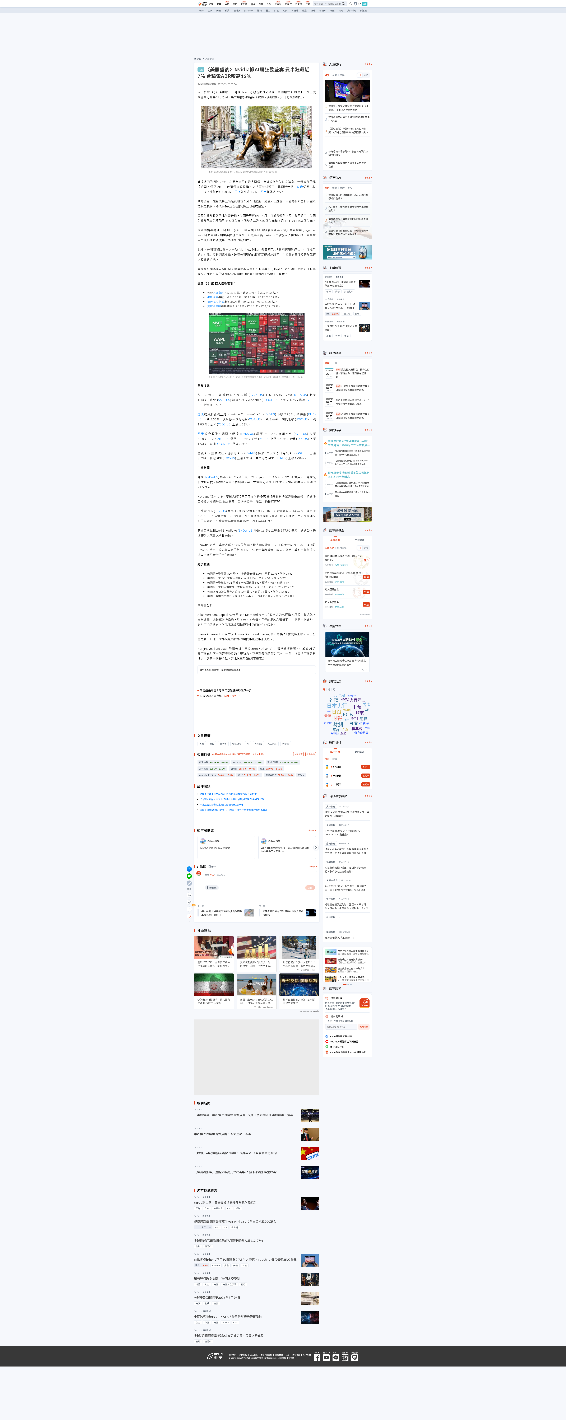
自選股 (363, 10)
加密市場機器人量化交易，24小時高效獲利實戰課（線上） (352, 401)
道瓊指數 (218, 292)
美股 (235, 4)
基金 (253, 4)
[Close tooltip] (214, 916)
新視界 (322, 10)
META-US (300, 395)
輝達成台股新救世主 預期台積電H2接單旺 (221, 804)
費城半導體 (214, 306)
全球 (269, 4)
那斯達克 (212, 297)
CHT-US (281, 458)
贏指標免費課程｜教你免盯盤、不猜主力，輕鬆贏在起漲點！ (353, 373)
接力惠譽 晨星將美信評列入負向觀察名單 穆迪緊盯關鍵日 (221, 912)
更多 (300, 775)
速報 (259, 10)
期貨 (285, 10)
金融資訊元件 (266, 1354)
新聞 (219, 4)
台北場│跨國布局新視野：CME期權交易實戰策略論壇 (353, 387)
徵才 (287, 1354)
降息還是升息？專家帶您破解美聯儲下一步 (226, 690)
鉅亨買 (288, 4)
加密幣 (278, 4)
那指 (238, 192)
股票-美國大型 (341, 564)
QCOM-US (224, 444)
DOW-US (302, 419)
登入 (359, 3)
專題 (332, 10)
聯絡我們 (279, 1354)
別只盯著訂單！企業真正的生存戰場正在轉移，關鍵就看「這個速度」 (214, 964)
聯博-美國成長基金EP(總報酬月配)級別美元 (343, 558)
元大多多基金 (332, 602)
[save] (189, 909)
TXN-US (302, 438)
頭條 (201, 10)
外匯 (261, 4)
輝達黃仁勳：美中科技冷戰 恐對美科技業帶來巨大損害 (228, 794)
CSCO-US (224, 424)
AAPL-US (224, 400)
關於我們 (232, 1354)
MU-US (264, 438)
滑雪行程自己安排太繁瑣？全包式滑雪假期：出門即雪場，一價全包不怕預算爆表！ (299, 964)
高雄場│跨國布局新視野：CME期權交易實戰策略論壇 (353, 415)
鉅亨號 (298, 4)
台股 (227, 4)
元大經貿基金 (332, 589)
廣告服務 (254, 1354)
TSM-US (250, 453)
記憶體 (337, 767)
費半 (263, 192)
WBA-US (255, 419)
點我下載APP (232, 696)
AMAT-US (300, 433)
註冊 (365, 3)
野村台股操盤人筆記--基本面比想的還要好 (299, 1001)
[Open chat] (189, 916)
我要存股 (310, 754)
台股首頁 (298, 754)
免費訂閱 (363, 1027)
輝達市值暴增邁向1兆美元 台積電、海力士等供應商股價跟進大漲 (234, 810)
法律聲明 (307, 1354)
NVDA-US (247, 433)
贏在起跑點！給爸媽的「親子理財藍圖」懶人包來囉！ (240, 754)
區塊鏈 (294, 10)
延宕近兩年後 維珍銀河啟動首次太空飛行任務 (283, 912)
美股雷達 (209, 58)
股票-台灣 (339, 581)
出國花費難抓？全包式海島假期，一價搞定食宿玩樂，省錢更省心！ (256, 1001)
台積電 (337, 775)
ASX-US (302, 453)
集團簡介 (243, 1354)
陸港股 (244, 4)
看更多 (311, 830)
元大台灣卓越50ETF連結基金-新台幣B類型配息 (343, 574)
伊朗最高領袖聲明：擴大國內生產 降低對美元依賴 (214, 1001)
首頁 (211, 4)
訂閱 (307, 4)
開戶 (366, 560)
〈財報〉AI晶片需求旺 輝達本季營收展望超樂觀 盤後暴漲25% (232, 799)
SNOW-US (245, 530)
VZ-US (270, 414)
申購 (366, 577)
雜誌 (341, 10)
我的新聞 (351, 10)
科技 (227, 10)
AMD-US (223, 438)
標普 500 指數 (215, 301)
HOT (338, 369)
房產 (304, 10)
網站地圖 (296, 1354)
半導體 (337, 784)
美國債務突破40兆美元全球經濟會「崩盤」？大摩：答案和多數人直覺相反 (256, 964)
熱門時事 (248, 10)
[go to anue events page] (350, 3)
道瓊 (300, 186)
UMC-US (229, 458)
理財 (313, 10)
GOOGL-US (270, 400)
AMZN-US (256, 395)
